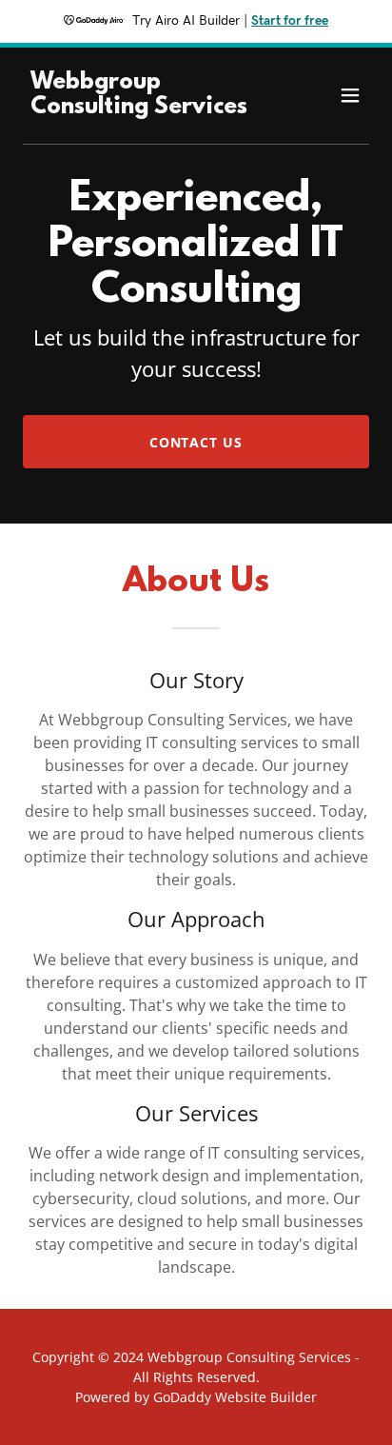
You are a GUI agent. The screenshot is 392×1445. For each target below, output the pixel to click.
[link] (144, 107)
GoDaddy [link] (182, 1397)
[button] (350, 95)
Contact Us (196, 442)
